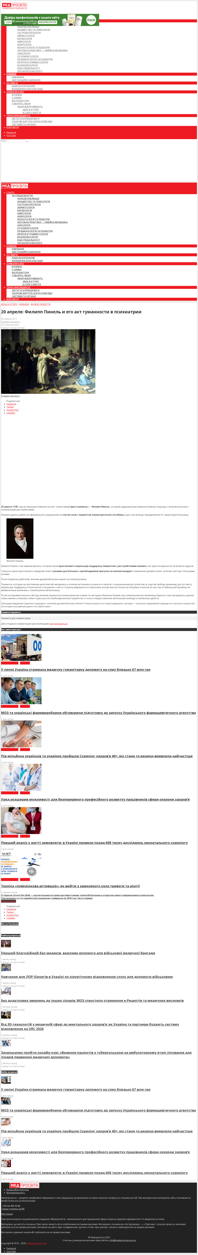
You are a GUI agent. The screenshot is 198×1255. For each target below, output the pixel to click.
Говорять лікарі (21, 103)
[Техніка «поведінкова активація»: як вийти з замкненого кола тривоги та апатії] (21, 876)
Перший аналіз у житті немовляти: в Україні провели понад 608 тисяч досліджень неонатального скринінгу (94, 842)
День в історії (31, 109)
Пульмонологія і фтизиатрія (35, 59)
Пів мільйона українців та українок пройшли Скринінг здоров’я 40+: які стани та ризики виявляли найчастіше (97, 756)
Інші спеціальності (28, 68)
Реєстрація (7, 1213)
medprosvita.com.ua (36, 1243)
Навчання (18, 77)
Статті (10, 20)
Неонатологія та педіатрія (33, 47)
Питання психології (29, 71)
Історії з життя (32, 112)
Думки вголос (15, 91)
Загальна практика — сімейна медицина (42, 50)
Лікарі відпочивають (30, 106)
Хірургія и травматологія (32, 62)
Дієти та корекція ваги (25, 118)
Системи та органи (24, 124)
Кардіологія (24, 38)
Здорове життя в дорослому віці (32, 121)
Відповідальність (15, 1192)
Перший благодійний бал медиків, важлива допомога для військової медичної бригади (78, 953)
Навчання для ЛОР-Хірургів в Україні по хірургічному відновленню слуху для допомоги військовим (87, 976)
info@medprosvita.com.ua (123, 1240)
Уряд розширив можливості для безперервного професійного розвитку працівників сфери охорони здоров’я (95, 799)
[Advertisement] (99, 162)
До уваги (12, 83)
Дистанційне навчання (26, 80)
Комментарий (8, 901)
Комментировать (10, 321)
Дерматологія (25, 35)
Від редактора (20, 100)
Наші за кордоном (23, 85)
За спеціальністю (22, 23)
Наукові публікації (28, 26)
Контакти (12, 127)
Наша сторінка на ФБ (13, 1208)
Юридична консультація (27, 88)
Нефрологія (24, 44)
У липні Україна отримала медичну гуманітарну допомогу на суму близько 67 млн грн (75, 669)
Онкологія (23, 53)
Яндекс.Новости (41, 304)
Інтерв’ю (17, 94)
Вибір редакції (9, 663)
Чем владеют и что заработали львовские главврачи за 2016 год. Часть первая (47, 898)
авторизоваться (58, 623)
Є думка (17, 97)
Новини (11, 74)
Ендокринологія (27, 65)
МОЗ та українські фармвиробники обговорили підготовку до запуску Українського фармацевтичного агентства (98, 712)
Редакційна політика (17, 1189)
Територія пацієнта (18, 115)
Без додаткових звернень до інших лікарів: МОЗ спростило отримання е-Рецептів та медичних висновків (92, 1000)
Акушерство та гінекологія (33, 29)
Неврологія (24, 41)
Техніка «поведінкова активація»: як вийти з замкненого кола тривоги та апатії (70, 886)
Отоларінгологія (27, 56)
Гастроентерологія (29, 32)
